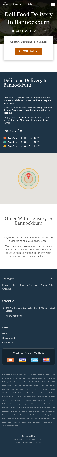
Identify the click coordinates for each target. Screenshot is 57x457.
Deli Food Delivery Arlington (43, 400)
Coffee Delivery (48, 422)
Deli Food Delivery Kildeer (31, 411)
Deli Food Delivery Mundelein (29, 422)
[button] (53, 4)
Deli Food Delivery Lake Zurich (23, 415)
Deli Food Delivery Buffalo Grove (26, 386)
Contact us (7, 342)
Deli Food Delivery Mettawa (40, 418)
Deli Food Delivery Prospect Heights (24, 389)
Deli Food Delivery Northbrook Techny (37, 375)
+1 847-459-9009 (14, 315)
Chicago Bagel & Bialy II (22, 4)
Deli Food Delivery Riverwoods (34, 378)
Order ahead (8, 338)
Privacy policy (9, 285)
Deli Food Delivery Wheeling (12, 375)
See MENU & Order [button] (28, 51)
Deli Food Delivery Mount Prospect (25, 393)
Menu (5, 333)
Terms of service (28, 285)
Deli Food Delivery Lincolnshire (20, 400)
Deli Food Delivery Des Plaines (13, 407)
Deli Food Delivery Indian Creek (18, 418)
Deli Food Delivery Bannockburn (42, 404)
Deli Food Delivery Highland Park (38, 407)
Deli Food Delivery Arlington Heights (15, 404)
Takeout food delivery (10, 426)
